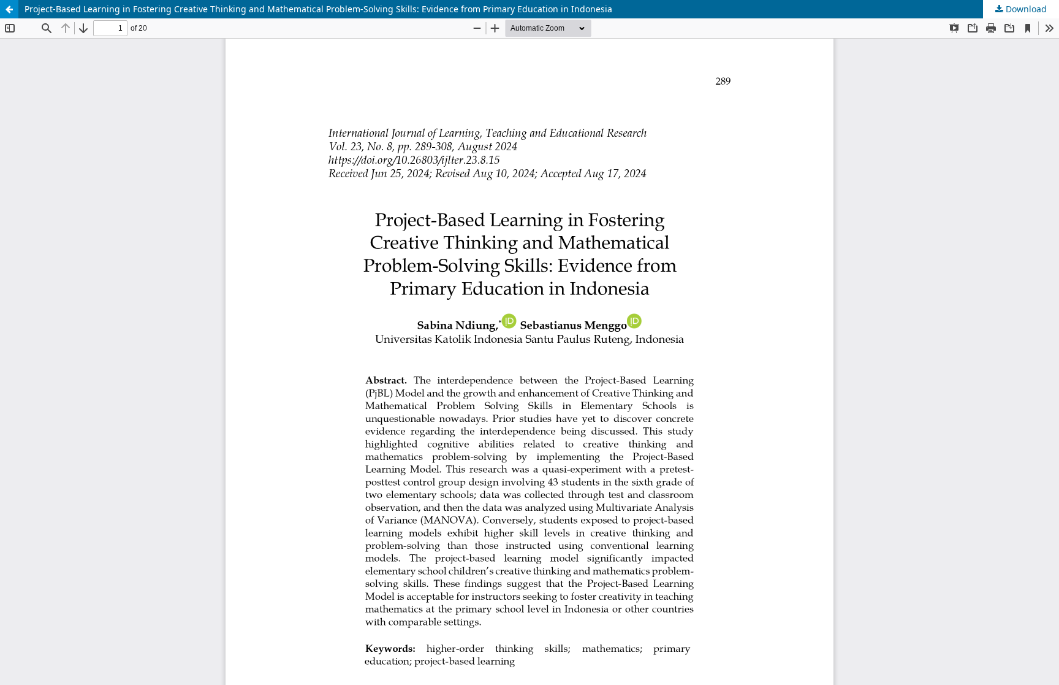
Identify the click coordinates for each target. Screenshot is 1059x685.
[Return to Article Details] (9, 9)
